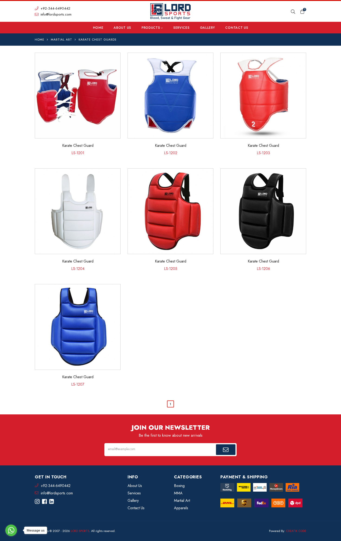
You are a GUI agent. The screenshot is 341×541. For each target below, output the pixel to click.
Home (98, 27)
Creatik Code (296, 531)
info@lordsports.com (55, 14)
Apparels (181, 508)
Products (151, 27)
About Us (122, 27)
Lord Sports (80, 531)
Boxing (179, 485)
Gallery (207, 27)
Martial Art (61, 39)
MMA (178, 493)
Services (181, 27)
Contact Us (236, 27)
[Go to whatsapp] (11, 530)
